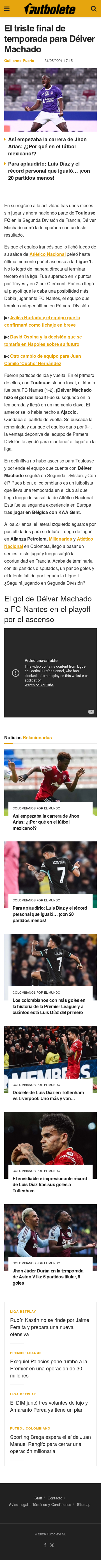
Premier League (26, 1353)
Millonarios (60, 538)
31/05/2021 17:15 (59, 60)
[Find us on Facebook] (45, 1545)
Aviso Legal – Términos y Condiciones (40, 1504)
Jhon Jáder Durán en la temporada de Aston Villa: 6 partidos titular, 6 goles (48, 1276)
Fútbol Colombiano (30, 1428)
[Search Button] (94, 8)
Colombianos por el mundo (36, 808)
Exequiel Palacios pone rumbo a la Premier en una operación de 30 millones (48, 1368)
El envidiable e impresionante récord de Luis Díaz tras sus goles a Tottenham (50, 1184)
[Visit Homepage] (49, 8)
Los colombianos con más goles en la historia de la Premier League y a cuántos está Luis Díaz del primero (49, 1006)
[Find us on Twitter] (52, 1545)
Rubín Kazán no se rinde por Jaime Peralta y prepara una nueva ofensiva (49, 1327)
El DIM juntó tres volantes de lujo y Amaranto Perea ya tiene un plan (49, 1406)
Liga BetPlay (23, 1311)
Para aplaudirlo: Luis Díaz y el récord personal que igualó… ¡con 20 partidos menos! (49, 170)
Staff (38, 1498)
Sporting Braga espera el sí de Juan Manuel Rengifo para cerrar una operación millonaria (50, 1443)
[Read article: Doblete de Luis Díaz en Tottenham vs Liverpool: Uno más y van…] (50, 1059)
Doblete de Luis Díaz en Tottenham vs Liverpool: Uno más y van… (48, 1095)
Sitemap (83, 1504)
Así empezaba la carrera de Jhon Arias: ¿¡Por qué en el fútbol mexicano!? (47, 146)
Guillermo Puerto (19, 60)
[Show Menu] (7, 8)
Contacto (55, 1498)
